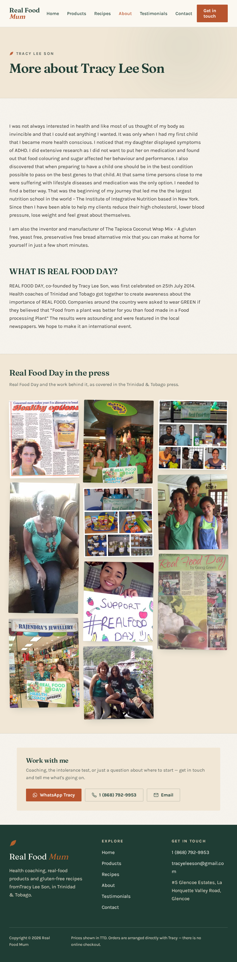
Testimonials (153, 13)
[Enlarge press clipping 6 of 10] (118, 602)
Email (167, 795)
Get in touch (209, 13)
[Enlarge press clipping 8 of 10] (193, 435)
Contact (183, 13)
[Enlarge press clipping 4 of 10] (118, 441)
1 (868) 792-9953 (117, 795)
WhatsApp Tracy (57, 795)
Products (76, 13)
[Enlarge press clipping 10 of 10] (193, 602)
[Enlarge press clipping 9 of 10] (193, 511)
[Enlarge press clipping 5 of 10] (118, 522)
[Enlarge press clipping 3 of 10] (44, 662)
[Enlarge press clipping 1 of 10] (44, 439)
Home (53, 13)
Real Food (24, 13)
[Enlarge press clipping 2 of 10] (44, 548)
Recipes (102, 13)
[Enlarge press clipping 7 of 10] (118, 682)
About (125, 13)
